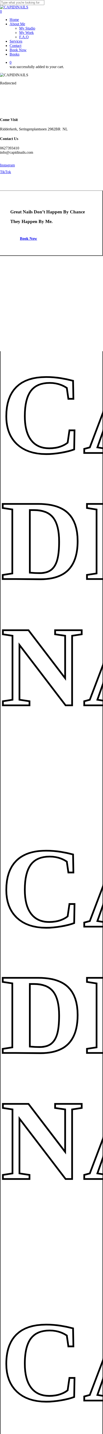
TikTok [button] (5, 172)
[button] (31, 238)
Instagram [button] (7, 165)
